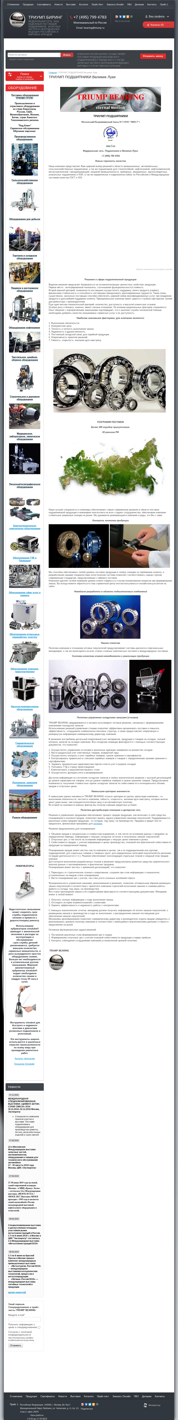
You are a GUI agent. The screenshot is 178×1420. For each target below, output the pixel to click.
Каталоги (83, 4)
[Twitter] (124, 17)
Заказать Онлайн (115, 4)
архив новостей (17, 1292)
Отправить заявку (153, 56)
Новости (58, 4)
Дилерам (139, 4)
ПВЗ (129, 4)
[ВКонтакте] (120, 17)
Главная (53, 72)
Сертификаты (44, 4)
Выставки (71, 4)
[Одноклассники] (128, 17)
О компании (13, 4)
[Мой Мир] (131, 17)
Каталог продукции (25, 1058)
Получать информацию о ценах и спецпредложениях (23, 1326)
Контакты (152, 4)
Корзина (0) (157, 24)
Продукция (28, 4)
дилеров (97, 823)
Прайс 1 (164, 4)
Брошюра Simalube (24, 1064)
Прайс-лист (97, 4)
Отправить (15, 1345)
